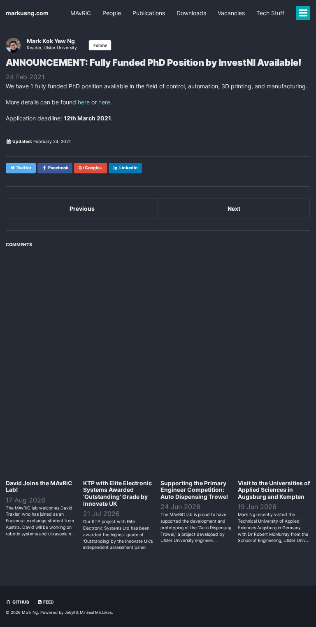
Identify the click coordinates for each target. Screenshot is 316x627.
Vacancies (231, 12)
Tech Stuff (270, 12)
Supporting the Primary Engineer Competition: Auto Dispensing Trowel (194, 489)
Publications (148, 12)
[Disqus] (158, 354)
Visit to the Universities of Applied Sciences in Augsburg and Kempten (274, 489)
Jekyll (70, 612)
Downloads (191, 12)
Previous (82, 208)
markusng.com (27, 12)
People (111, 12)
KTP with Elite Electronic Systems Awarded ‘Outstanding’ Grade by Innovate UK (117, 493)
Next (234, 208)
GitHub (20, 602)
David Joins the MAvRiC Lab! (39, 486)
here (84, 102)
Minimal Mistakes (96, 612)
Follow (100, 45)
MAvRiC (80, 12)
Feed (48, 602)
